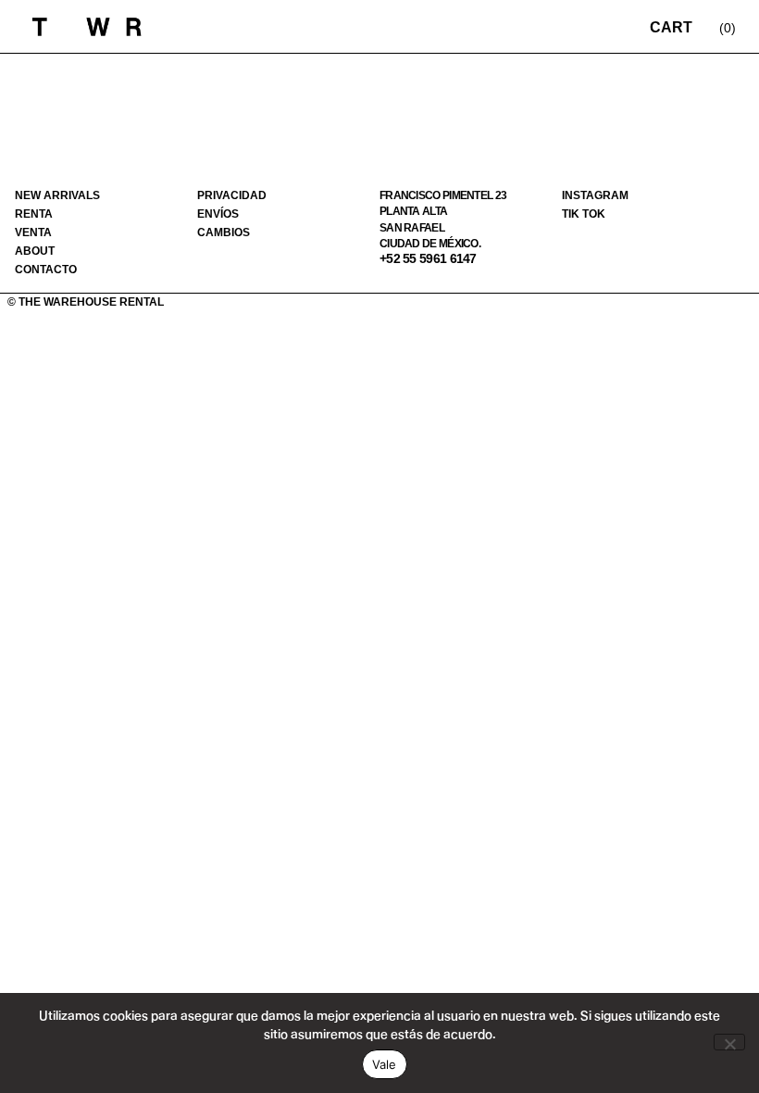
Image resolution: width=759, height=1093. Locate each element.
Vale (384, 1064)
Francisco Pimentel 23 (443, 195)
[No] (729, 1042)
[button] (589, 26)
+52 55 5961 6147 (428, 258)
